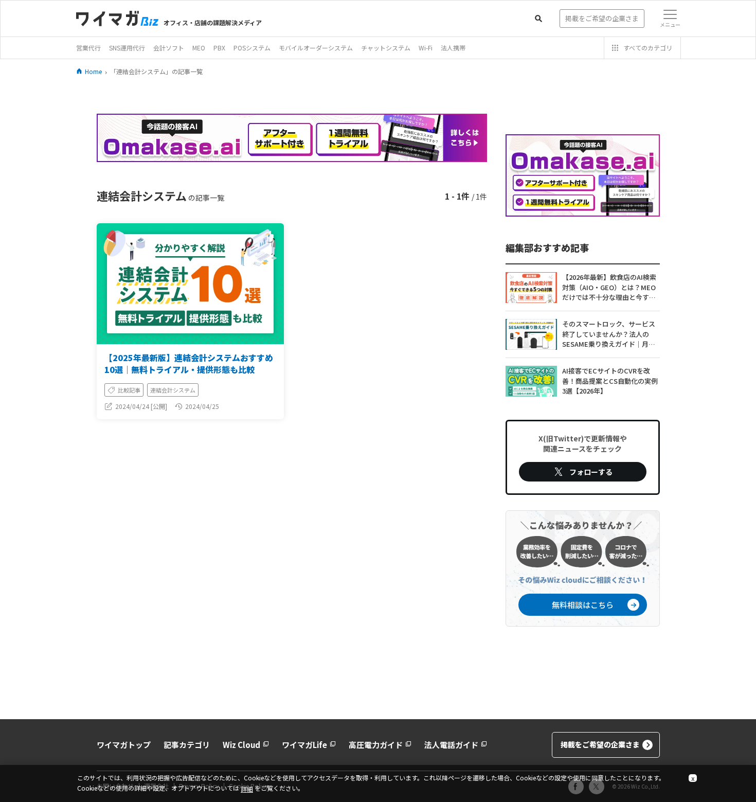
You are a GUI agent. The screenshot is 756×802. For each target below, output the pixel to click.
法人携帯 (453, 47)
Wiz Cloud (241, 744)
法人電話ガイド (451, 744)
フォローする (591, 472)
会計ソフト (168, 47)
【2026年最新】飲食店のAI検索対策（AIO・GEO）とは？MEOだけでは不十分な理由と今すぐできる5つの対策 (609, 287)
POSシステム (252, 47)
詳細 (247, 789)
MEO (198, 47)
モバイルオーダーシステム (316, 47)
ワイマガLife (304, 744)
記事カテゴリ (187, 744)
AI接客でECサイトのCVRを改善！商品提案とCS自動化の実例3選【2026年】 (610, 381)
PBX (219, 47)
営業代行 (88, 47)
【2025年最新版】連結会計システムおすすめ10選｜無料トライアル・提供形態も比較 (188, 363)
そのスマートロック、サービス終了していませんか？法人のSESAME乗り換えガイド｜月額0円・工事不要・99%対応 (610, 334)
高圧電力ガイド (376, 744)
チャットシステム (385, 47)
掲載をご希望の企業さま (600, 744)
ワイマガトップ (124, 744)
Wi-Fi (426, 47)
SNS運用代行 (127, 47)
